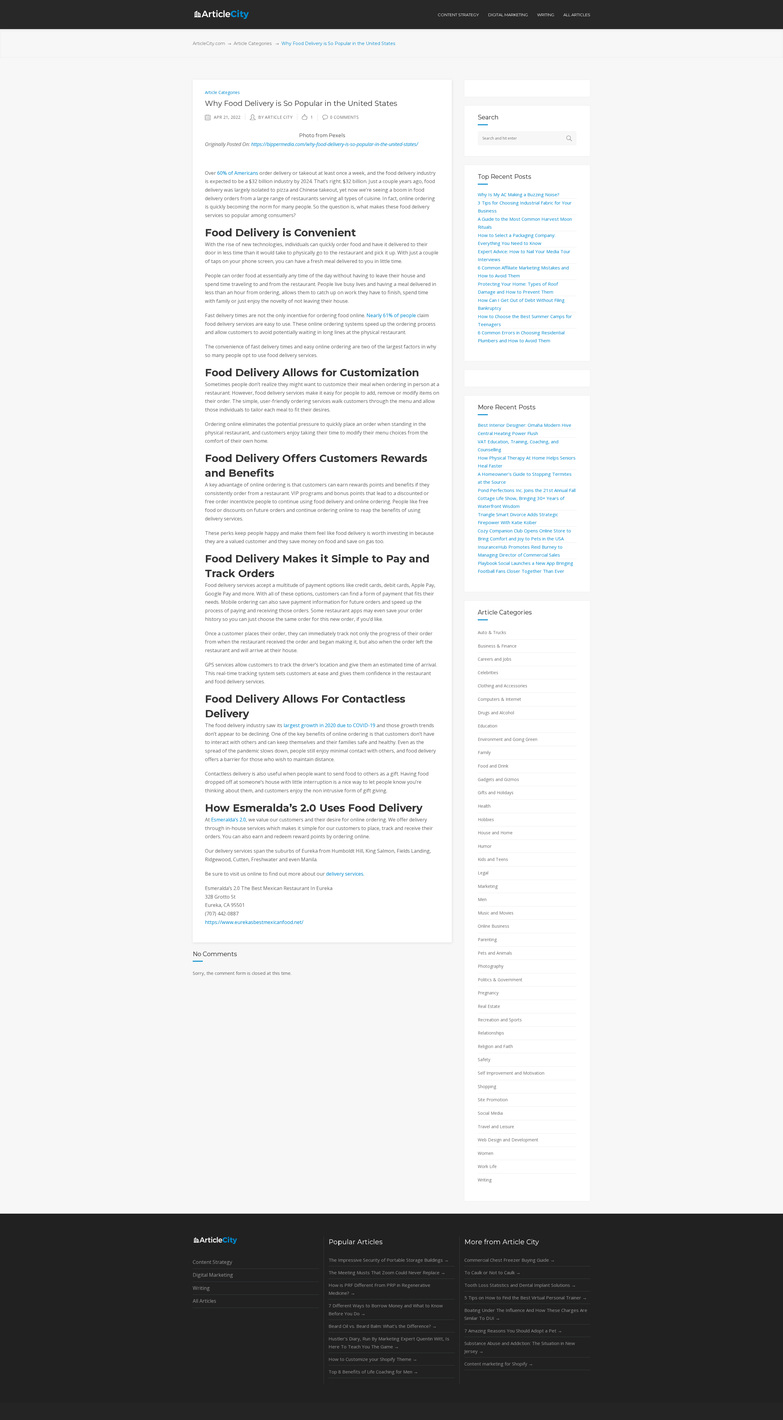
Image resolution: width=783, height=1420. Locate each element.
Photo (306, 135)
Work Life (487, 1166)
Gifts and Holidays (496, 792)
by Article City (275, 117)
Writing (485, 1180)
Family (484, 752)
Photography (490, 966)
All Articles (204, 1301)
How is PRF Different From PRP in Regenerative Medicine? (379, 1289)
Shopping (487, 1086)
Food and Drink (493, 766)
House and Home (495, 833)
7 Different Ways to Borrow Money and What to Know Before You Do (385, 1309)
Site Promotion (493, 1100)
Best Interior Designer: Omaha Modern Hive (524, 425)
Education (487, 726)
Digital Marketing (213, 1275)
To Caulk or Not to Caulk (492, 1272)
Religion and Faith (495, 1046)
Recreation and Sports (500, 1020)
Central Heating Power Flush (508, 433)
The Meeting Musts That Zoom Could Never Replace (386, 1272)
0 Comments (344, 117)
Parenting (487, 939)
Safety (484, 1059)
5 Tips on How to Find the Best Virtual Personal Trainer (525, 1297)
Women (485, 1153)
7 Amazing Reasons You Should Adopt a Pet (513, 1331)
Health (484, 806)
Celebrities (488, 672)
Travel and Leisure (496, 1126)
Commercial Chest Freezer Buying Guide (509, 1260)
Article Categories (253, 43)
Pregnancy (488, 993)
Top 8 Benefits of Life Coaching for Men (373, 1372)
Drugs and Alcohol (496, 713)
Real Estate (489, 1006)
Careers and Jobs (494, 659)
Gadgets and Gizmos (498, 779)
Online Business (493, 926)
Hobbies (486, 819)
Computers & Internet (499, 699)
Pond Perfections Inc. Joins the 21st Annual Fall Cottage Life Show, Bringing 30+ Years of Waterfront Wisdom (527, 498)
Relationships (491, 1033)
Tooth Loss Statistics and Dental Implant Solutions (520, 1285)
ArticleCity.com (209, 43)
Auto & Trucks (492, 632)
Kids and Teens (493, 859)
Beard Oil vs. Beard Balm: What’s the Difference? (382, 1326)
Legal (483, 873)
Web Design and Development (508, 1140)
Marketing (488, 886)
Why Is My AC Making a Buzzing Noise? (518, 194)
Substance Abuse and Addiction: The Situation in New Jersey (519, 1347)
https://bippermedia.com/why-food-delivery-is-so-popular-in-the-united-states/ (334, 144)
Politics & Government (500, 979)
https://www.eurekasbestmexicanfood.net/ (254, 922)
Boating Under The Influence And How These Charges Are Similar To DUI (525, 1314)
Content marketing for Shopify (498, 1364)
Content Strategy (212, 1262)
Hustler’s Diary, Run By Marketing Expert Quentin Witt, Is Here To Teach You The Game (388, 1342)
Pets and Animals (495, 953)
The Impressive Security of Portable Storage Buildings (388, 1260)
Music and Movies (496, 913)
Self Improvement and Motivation (511, 1073)
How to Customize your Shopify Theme (372, 1359)
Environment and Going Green (507, 739)
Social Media (490, 1113)
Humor (485, 846)
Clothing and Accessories (502, 686)
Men (482, 899)
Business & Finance (497, 646)
